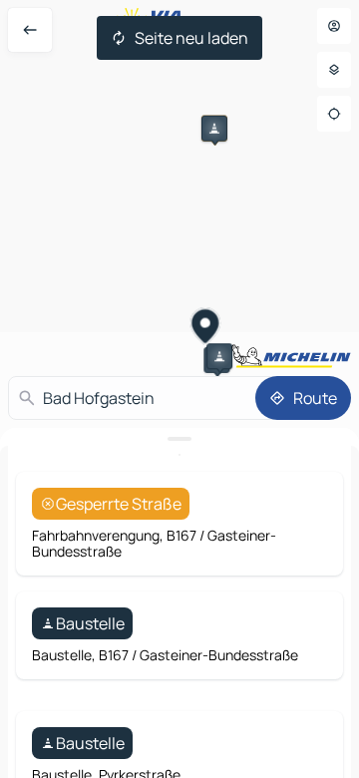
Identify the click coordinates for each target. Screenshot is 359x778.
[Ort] (334, 114)
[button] (214, 129)
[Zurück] (30, 30)
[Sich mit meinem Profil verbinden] (334, 26)
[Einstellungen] (334, 70)
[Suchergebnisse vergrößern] (179, 439)
